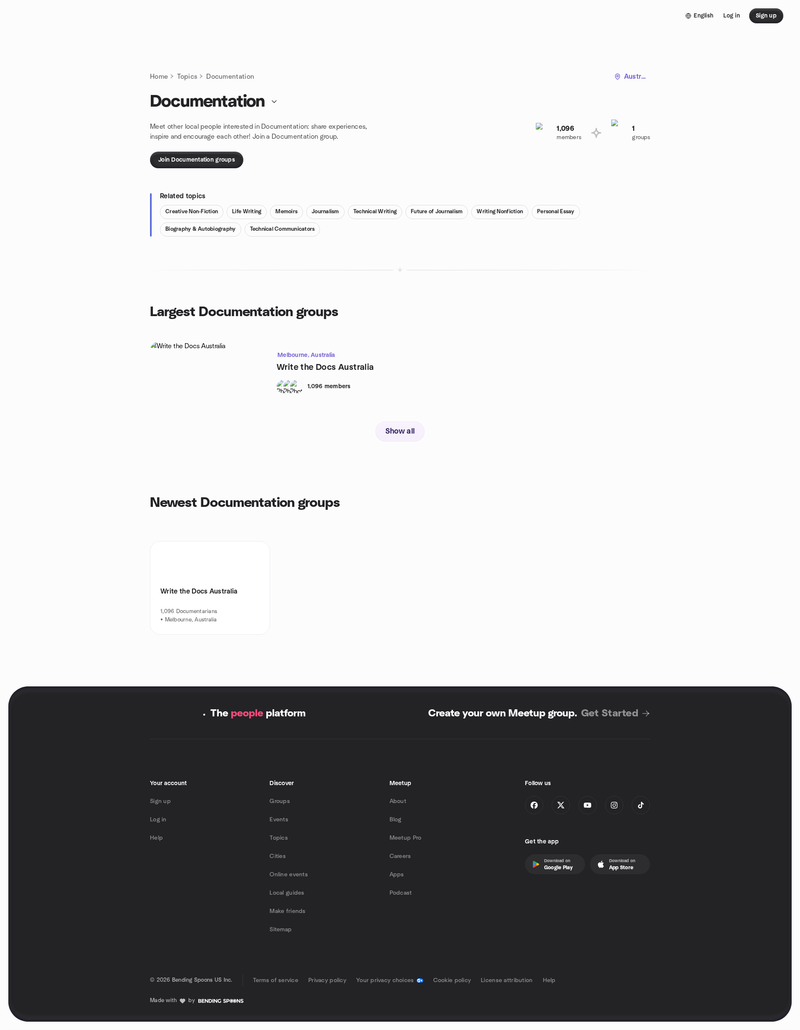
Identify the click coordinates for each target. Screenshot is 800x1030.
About (398, 801)
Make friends (287, 911)
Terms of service (275, 980)
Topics (187, 76)
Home (159, 76)
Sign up (160, 801)
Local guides (287, 893)
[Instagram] (614, 805)
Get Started (609, 713)
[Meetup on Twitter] (561, 805)
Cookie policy (452, 980)
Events (279, 820)
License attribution (506, 980)
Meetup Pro (406, 838)
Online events (289, 875)
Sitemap (281, 930)
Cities (278, 856)
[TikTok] (641, 805)
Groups (280, 801)
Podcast (401, 893)
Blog (396, 820)
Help (156, 838)
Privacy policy (327, 980)
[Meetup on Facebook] (534, 805)
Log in (158, 820)
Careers (400, 856)
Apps (397, 875)
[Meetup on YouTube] (587, 805)
